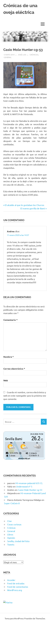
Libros (10, 534)
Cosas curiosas (14, 524)
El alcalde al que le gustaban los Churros (24, 205)
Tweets (10, 544)
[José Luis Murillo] (7, 602)
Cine (9, 521)
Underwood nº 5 (24, 486)
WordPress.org (14, 590)
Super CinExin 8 (12, 503)
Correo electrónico (14, 368)
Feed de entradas (15, 583)
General (8, 57)
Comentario (10, 319)
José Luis (22, 54)
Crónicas (34, 54)
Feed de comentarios (17, 586)
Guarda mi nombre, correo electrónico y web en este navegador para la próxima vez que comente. (24, 395)
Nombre (8, 356)
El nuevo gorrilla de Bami (32, 208)
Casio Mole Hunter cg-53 (30, 489)
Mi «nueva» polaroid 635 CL (29, 483)
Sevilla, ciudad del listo (18, 541)
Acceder (11, 580)
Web (5, 380)
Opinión (11, 537)
